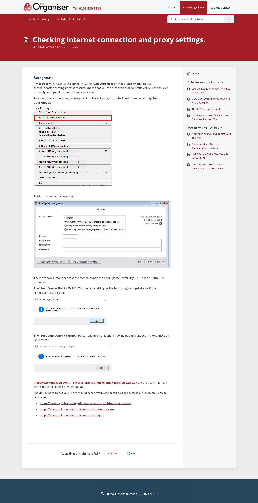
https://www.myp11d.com (51, 382)
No (115, 453)
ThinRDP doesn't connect (206, 109)
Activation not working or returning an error (211, 135)
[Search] (229, 19)
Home (172, 7)
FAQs (64, 19)
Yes (133, 453)
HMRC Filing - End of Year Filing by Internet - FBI (210, 156)
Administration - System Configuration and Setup (205, 146)
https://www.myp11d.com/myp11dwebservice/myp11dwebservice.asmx (85, 403)
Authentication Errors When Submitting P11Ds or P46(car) (208, 166)
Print (195, 74)
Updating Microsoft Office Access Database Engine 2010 (210, 117)
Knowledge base (193, 7)
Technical (79, 19)
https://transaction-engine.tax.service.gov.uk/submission (77, 409)
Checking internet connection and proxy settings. (211, 100)
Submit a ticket (220, 7)
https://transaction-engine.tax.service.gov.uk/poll (72, 415)
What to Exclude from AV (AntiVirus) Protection (211, 90)
